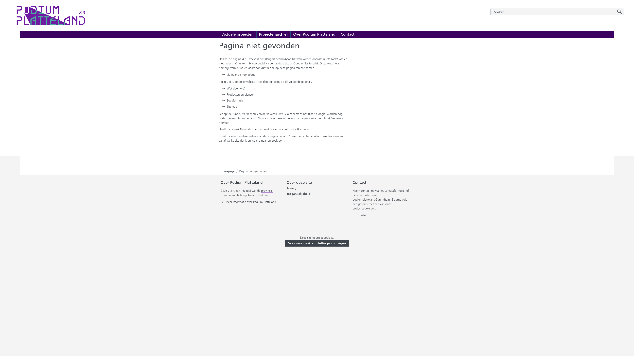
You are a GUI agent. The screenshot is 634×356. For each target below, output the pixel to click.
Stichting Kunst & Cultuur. (252, 195)
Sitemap (232, 106)
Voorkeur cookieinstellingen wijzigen (317, 243)
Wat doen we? (236, 88)
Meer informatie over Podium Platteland (251, 202)
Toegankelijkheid (298, 194)
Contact (347, 34)
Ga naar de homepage (241, 74)
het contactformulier (296, 129)
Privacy (291, 188)
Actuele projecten (238, 34)
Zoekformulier (236, 100)
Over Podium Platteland (314, 34)
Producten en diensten (241, 94)
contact (258, 129)
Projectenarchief (273, 34)
